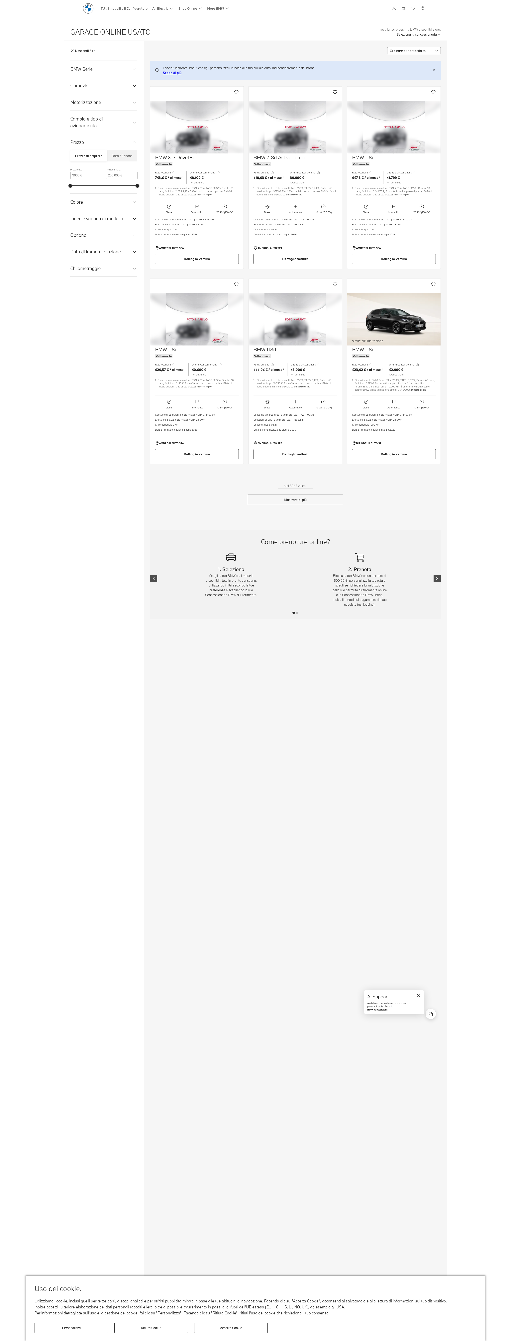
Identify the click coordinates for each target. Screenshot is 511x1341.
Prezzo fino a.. (114, 169)
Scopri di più (172, 73)
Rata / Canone (122, 156)
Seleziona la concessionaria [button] (417, 34)
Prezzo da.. (76, 169)
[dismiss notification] (434, 70)
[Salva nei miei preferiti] (236, 92)
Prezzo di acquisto (88, 156)
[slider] (70, 186)
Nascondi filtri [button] (85, 51)
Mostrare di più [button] (295, 500)
